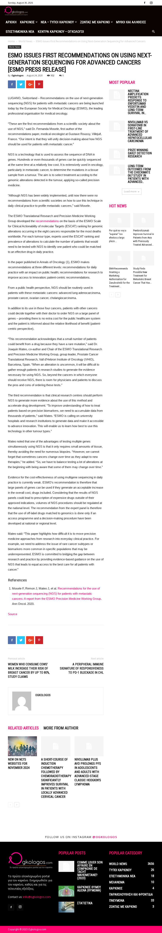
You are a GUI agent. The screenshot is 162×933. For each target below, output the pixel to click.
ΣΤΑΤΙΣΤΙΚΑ (84, 903)
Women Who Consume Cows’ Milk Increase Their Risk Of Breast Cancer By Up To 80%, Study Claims (29, 670)
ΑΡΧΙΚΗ (11, 22)
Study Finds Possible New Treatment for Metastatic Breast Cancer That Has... (142, 275)
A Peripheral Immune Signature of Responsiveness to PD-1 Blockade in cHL (82, 668)
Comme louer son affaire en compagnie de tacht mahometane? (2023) (90, 870)
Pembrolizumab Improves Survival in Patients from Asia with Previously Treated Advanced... (143, 237)
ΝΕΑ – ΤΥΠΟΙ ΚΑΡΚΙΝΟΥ (57, 22)
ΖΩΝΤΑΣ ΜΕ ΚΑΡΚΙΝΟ (95, 22)
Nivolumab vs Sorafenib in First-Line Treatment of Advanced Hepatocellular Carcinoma (140, 131)
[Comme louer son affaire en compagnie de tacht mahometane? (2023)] (66, 866)
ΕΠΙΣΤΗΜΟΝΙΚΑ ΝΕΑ (20, 32)
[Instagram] (151, 3)
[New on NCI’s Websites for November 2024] (22, 746)
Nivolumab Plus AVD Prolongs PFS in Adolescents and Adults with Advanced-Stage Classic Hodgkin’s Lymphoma (87, 772)
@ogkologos (104, 837)
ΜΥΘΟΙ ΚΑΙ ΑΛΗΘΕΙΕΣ (131, 22)
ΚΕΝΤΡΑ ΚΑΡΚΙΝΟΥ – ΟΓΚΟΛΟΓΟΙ (61, 32)
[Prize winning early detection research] (117, 154)
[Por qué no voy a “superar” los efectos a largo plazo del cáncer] (119, 220)
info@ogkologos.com (37, 897)
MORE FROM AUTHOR (60, 728)
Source (12, 614)
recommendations (47, 221)
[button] (153, 32)
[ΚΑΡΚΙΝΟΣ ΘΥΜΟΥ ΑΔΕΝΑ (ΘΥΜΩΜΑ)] (66, 891)
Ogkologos (17, 75)
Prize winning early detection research (140, 153)
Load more (130, 191)
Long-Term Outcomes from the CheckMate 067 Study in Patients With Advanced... (139, 174)
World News (25, 41)
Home (11, 41)
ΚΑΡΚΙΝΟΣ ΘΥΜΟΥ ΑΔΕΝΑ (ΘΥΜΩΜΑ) (89, 888)
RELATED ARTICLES (23, 728)
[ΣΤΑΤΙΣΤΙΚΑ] (66, 907)
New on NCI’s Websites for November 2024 (19, 764)
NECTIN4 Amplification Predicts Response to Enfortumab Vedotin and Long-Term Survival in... (138, 102)
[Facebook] (145, 3)
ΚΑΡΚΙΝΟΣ (27, 22)
